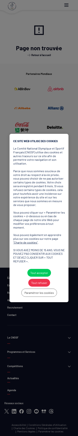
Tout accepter (39, 273)
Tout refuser (39, 282)
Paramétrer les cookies (39, 292)
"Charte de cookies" (25, 242)
